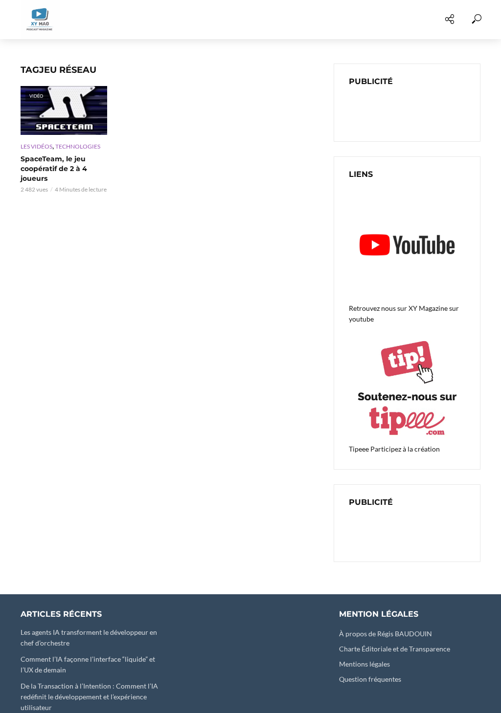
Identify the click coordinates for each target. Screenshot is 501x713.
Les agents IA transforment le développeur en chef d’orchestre (89, 637)
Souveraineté (435, 19)
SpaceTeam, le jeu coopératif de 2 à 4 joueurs (54, 168)
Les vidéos (60, 19)
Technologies (77, 146)
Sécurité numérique (245, 19)
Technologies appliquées (143, 19)
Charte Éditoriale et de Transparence (394, 649)
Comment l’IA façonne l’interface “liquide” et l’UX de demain (88, 664)
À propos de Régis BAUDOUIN (385, 633)
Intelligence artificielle (346, 19)
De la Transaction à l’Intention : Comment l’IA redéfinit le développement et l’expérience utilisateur (89, 697)
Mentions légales (364, 664)
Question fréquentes (370, 679)
